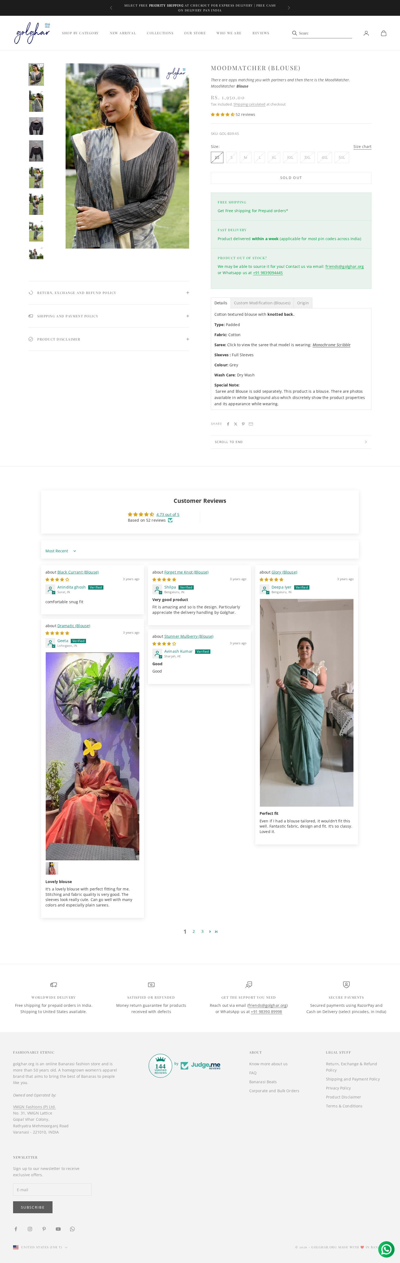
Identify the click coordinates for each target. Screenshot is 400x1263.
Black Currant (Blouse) (78, 572)
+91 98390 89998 (266, 1011)
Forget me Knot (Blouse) (186, 572)
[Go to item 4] (36, 151)
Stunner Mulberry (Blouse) (189, 636)
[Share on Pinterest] (243, 424)
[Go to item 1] (36, 74)
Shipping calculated (249, 104)
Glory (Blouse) (284, 572)
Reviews (261, 33)
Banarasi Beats (263, 1081)
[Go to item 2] (36, 101)
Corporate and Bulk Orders (274, 1090)
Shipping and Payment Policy (353, 1079)
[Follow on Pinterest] (44, 1229)
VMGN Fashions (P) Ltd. (34, 1106)
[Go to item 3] (36, 126)
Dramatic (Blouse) (73, 625)
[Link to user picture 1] (307, 703)
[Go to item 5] (36, 177)
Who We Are (229, 33)
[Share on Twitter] (235, 424)
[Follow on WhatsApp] (72, 1229)
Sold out (291, 177)
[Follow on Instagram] (30, 1229)
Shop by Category (80, 33)
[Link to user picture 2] (52, 868)
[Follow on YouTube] (58, 1229)
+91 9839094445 (268, 272)
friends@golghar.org (344, 266)
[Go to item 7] (36, 231)
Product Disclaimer (343, 1097)
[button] (223, 114)
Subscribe (33, 1207)
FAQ (253, 1072)
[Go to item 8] (36, 257)
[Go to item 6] (36, 204)
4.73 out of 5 (168, 514)
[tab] (221, 303)
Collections (160, 33)
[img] (57, 579)
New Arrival (123, 33)
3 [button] (202, 931)
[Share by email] (251, 424)
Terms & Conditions (344, 1106)
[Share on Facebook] (228, 424)
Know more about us (268, 1063)
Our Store (195, 33)
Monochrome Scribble (332, 344)
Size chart (362, 146)
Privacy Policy (338, 1088)
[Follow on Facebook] (16, 1229)
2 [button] (194, 931)
